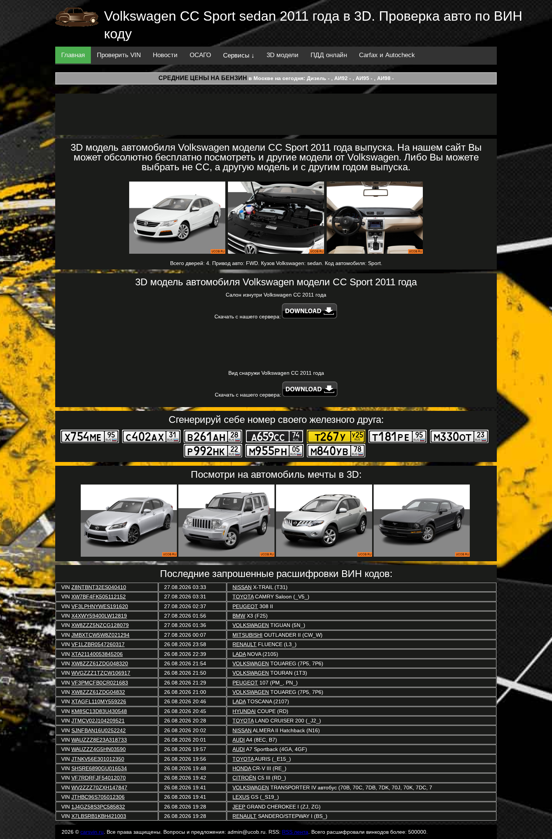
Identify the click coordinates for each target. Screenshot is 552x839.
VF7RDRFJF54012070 (98, 778)
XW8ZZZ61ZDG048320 (99, 663)
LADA (239, 654)
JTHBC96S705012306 (98, 797)
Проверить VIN (119, 55)
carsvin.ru (92, 832)
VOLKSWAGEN (250, 625)
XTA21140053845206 (97, 654)
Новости (165, 55)
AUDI (238, 740)
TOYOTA (242, 597)
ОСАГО (200, 55)
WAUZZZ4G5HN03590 (98, 749)
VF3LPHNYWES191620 (99, 606)
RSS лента (295, 832)
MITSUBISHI (247, 635)
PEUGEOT (245, 606)
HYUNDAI (244, 711)
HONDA (241, 768)
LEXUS (240, 797)
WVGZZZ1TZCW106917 (100, 673)
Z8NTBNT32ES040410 (98, 587)
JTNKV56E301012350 (97, 759)
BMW (238, 616)
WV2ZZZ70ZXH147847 (99, 787)
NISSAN (242, 587)
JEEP (238, 807)
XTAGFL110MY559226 (98, 701)
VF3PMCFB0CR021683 (99, 683)
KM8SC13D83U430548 (99, 711)
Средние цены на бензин (202, 78)
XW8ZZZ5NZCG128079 (100, 625)
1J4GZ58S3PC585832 (98, 807)
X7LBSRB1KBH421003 (98, 816)
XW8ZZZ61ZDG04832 (98, 692)
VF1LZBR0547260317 (98, 644)
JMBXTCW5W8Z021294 (100, 635)
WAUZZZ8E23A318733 (99, 740)
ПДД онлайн (329, 55)
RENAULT (244, 644)
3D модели (283, 55)
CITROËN (244, 778)
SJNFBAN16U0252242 (98, 730)
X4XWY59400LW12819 (99, 616)
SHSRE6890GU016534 (99, 768)
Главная (73, 55)
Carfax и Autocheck (387, 55)
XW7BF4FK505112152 (98, 597)
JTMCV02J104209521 (98, 721)
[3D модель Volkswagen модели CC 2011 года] (177, 218)
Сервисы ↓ (239, 55)
